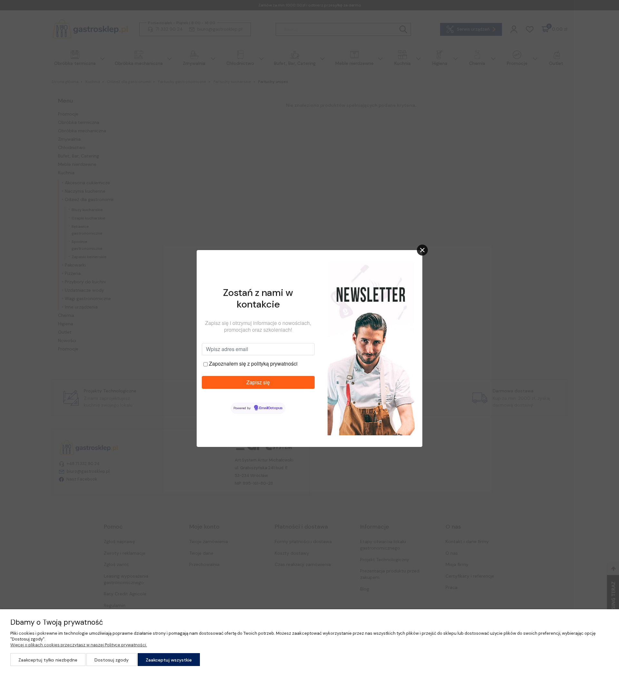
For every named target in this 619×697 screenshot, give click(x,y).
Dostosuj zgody (111, 660)
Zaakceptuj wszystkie (169, 660)
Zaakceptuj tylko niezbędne (47, 660)
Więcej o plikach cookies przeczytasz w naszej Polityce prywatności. (78, 645)
